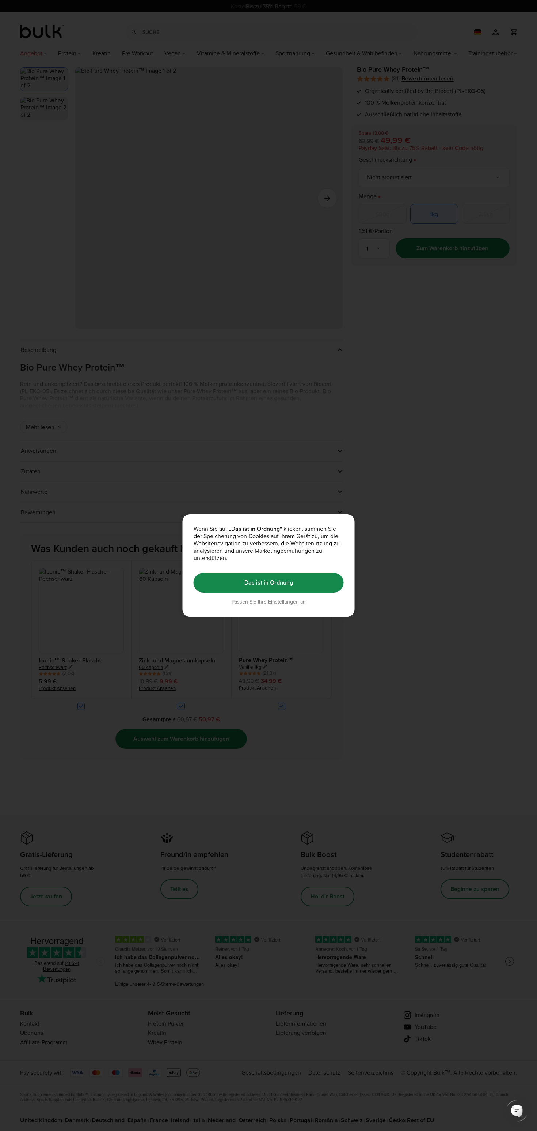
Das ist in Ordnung (268, 582)
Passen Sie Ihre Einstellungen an (269, 602)
